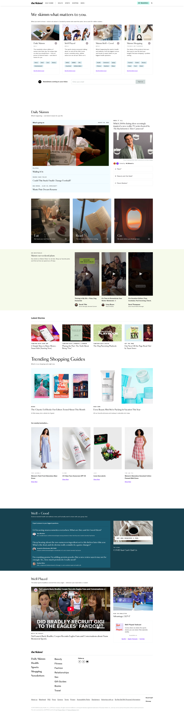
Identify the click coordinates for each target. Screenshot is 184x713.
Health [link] (60, 3)
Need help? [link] (149, 698)
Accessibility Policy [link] (83, 699)
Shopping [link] (75, 3)
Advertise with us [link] (107, 699)
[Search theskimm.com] (152, 3)
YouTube (142, 639)
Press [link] (54, 699)
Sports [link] (67, 3)
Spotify (124, 639)
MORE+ (83, 3)
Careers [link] (60, 699)
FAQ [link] (48, 699)
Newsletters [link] (37, 676)
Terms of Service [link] (72, 710)
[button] (45, 49)
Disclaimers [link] (96, 699)
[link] (37, 3)
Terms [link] (66, 699)
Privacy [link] (72, 699)
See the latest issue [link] (39, 70)
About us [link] (34, 699)
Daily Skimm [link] (49, 3)
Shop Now (34, 482)
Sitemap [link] (148, 701)
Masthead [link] (42, 699)
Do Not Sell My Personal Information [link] (127, 699)
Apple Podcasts (133, 639)
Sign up (140, 81)
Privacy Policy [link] (61, 710)
